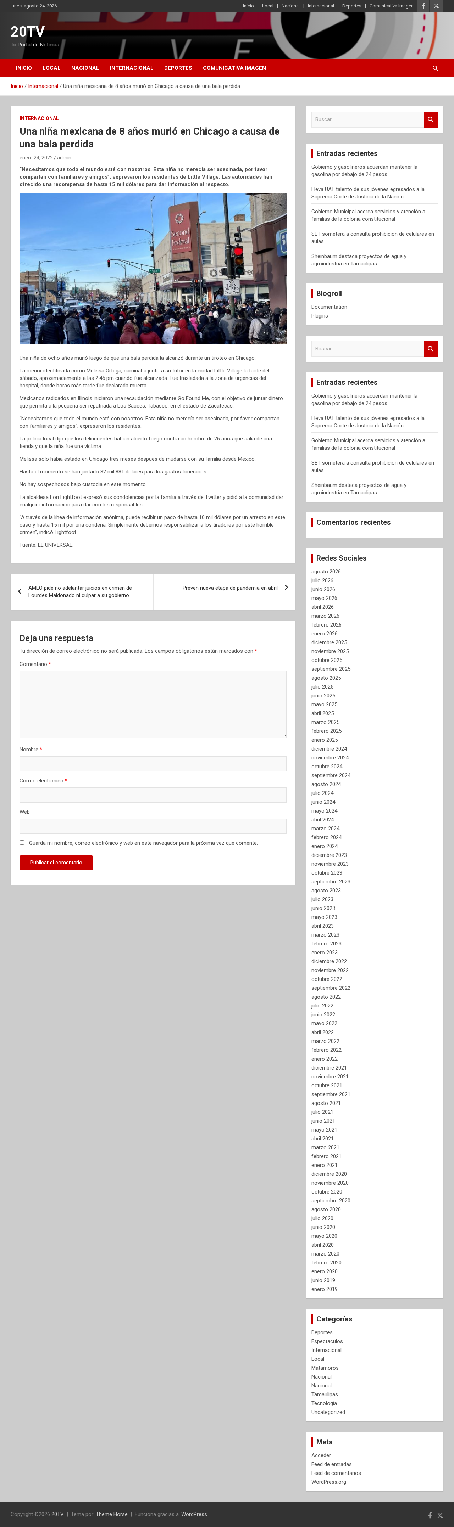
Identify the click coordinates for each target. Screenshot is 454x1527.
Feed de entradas (331, 1464)
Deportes (351, 6)
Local (267, 6)
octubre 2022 (326, 979)
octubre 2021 (326, 1085)
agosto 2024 (326, 784)
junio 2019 (323, 1280)
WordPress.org (328, 1482)
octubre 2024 (326, 766)
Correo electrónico (43, 780)
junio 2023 (323, 908)
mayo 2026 (324, 598)
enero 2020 (324, 1271)
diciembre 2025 (329, 642)
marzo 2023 (325, 935)
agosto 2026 (326, 571)
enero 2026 (324, 633)
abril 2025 (322, 713)
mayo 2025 (324, 704)
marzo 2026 (325, 616)
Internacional (321, 6)
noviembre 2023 (330, 864)
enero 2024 (324, 846)
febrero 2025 (326, 731)
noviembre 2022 (330, 970)
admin (64, 158)
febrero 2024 (326, 837)
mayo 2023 (324, 917)
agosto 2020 (326, 1209)
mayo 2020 (324, 1236)
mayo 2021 (324, 1130)
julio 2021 (322, 1112)
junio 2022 (323, 1014)
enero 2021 (324, 1165)
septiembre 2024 (330, 775)
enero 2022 (324, 1059)
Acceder (321, 1455)
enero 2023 (324, 952)
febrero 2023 (326, 944)
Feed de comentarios (336, 1473)
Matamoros (325, 1368)
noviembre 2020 (330, 1183)
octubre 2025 (326, 660)
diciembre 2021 (329, 1068)
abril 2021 (322, 1138)
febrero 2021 (326, 1156)
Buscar (431, 120)
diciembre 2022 (329, 961)
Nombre (31, 749)
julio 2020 (322, 1218)
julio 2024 (322, 793)
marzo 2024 (325, 828)
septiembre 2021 (330, 1094)
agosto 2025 (326, 678)
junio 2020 (323, 1227)
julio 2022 (322, 1006)
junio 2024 (323, 802)
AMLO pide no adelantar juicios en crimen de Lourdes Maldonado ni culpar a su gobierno (80, 592)
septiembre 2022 (330, 988)
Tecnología (324, 1403)
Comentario (35, 664)
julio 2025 (322, 687)
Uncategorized (328, 1412)
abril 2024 (322, 819)
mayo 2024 (324, 811)
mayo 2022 (324, 1023)
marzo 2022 (325, 1041)
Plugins (319, 316)
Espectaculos (327, 1341)
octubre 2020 (326, 1192)
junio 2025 (323, 695)
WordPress (194, 1514)
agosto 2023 (326, 890)
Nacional (291, 6)
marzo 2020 (325, 1254)
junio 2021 (323, 1121)
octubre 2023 (326, 873)
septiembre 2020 (330, 1200)
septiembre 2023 (330, 881)
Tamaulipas (324, 1394)
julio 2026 (322, 580)
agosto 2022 (326, 997)
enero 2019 (324, 1289)
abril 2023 (322, 926)
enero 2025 (324, 740)
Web (25, 812)
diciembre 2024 (329, 749)
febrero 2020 (326, 1262)
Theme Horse (112, 1514)
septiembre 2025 (330, 669)
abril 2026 (322, 607)
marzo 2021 (325, 1147)
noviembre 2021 (330, 1076)
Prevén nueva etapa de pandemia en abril (230, 588)
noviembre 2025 (330, 651)
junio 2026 (323, 589)
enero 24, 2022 (36, 158)
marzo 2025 (325, 722)
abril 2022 (322, 1032)
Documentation (329, 307)
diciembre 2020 (329, 1174)
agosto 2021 (326, 1103)
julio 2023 (322, 899)
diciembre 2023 (329, 855)
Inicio (248, 6)
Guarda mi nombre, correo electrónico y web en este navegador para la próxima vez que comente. (143, 843)
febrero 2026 (326, 625)
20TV (28, 31)
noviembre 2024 (330, 757)
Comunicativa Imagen (392, 6)
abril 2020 (322, 1245)
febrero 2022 (326, 1050)
